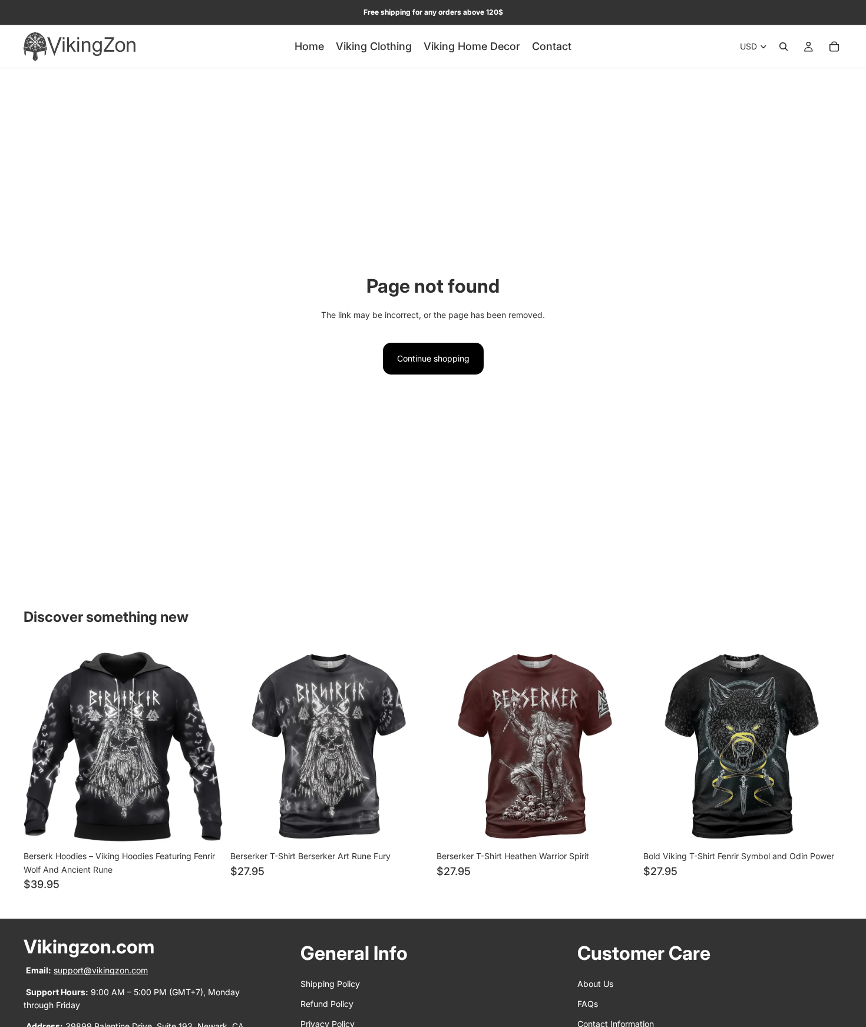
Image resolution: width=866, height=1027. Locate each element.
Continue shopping (433, 358)
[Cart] (834, 46)
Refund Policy (326, 1004)
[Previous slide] (41, 745)
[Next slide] (205, 745)
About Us (595, 984)
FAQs (587, 1004)
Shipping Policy (330, 984)
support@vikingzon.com (101, 970)
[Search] (783, 46)
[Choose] (205, 827)
